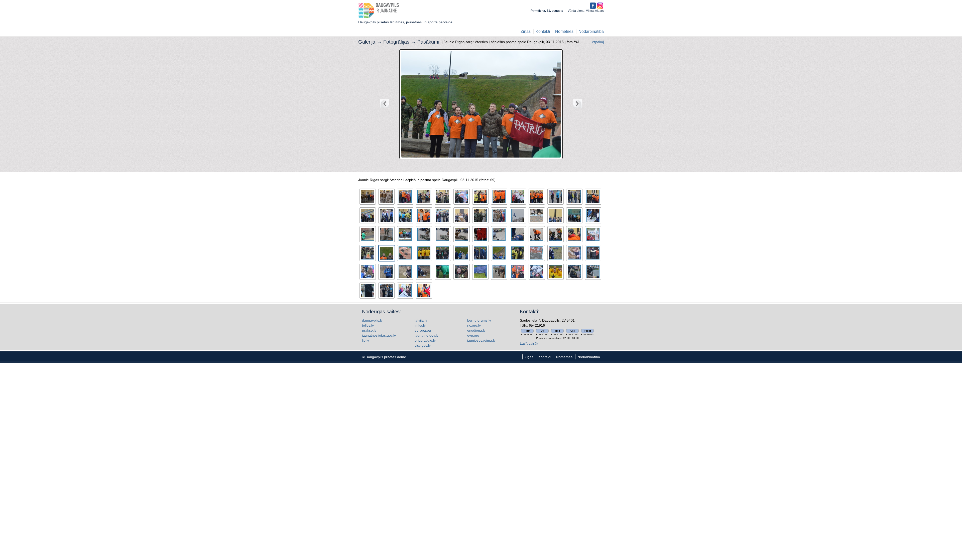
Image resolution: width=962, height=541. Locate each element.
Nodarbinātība (591, 31)
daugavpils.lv (372, 320)
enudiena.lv (476, 330)
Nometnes (564, 31)
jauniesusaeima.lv (481, 340)
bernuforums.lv (479, 320)
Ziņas (526, 31)
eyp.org (473, 335)
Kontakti (543, 31)
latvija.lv (421, 320)
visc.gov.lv (423, 345)
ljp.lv (365, 340)
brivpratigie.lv (425, 340)
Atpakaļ (598, 42)
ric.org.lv (474, 325)
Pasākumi (428, 42)
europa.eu (423, 330)
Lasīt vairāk (529, 343)
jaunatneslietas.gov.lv (379, 335)
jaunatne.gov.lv (426, 335)
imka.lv (420, 325)
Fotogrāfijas (396, 42)
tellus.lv (368, 325)
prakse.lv (369, 330)
